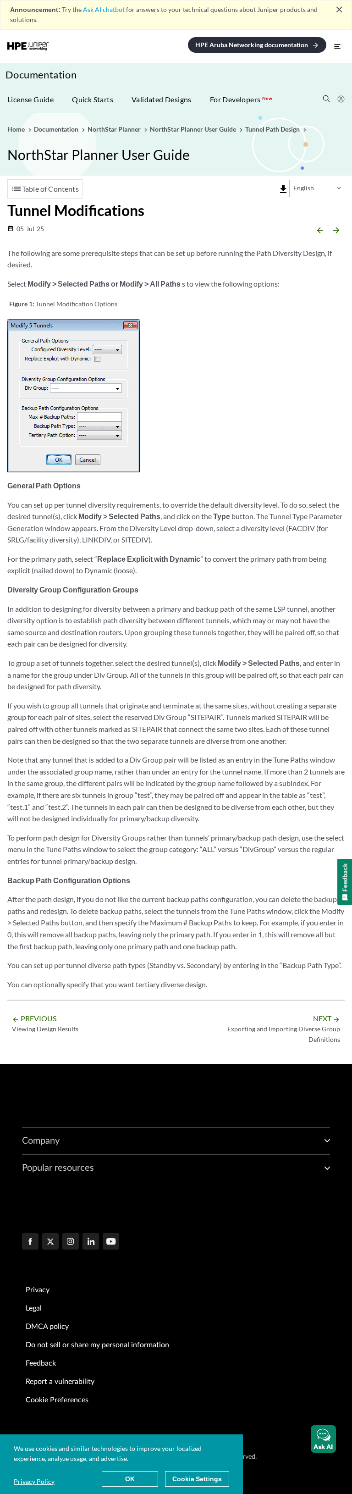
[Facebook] (30, 1242)
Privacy (38, 1290)
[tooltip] (283, 189)
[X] (50, 1242)
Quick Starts (92, 99)
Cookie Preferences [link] (57, 1400)
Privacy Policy (34, 1481)
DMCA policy (47, 1326)
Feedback (41, 1363)
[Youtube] (111, 1242)
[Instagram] (70, 1242)
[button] (323, 1439)
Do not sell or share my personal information (97, 1345)
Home (16, 129)
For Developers (241, 99)
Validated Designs (162, 99)
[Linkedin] (90, 1242)
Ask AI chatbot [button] (104, 9)
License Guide (30, 99)
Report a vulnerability (60, 1381)
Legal (34, 1308)
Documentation (41, 74)
